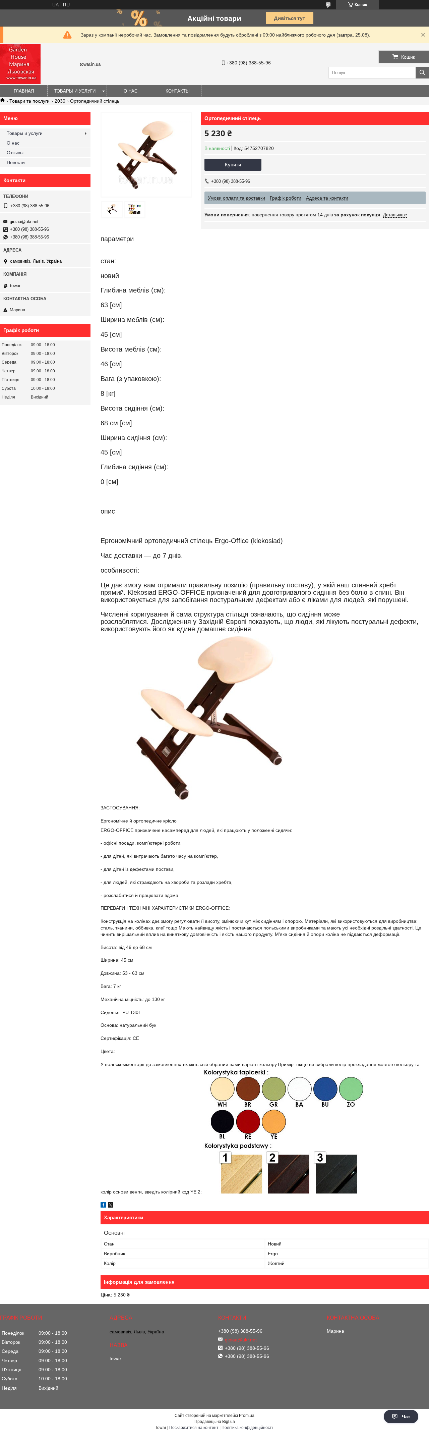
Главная (24, 91)
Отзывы (15, 152)
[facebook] (103, 1206)
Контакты (178, 91)
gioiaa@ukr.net (24, 221)
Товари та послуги (29, 101)
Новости (16, 162)
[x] (110, 1206)
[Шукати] (422, 72)
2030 (60, 101)
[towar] (20, 82)
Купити (233, 164)
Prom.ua (246, 1415)
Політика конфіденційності (247, 1427)
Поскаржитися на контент (194, 1427)
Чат (406, 1416)
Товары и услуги (75, 91)
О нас (130, 91)
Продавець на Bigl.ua (214, 1421)
